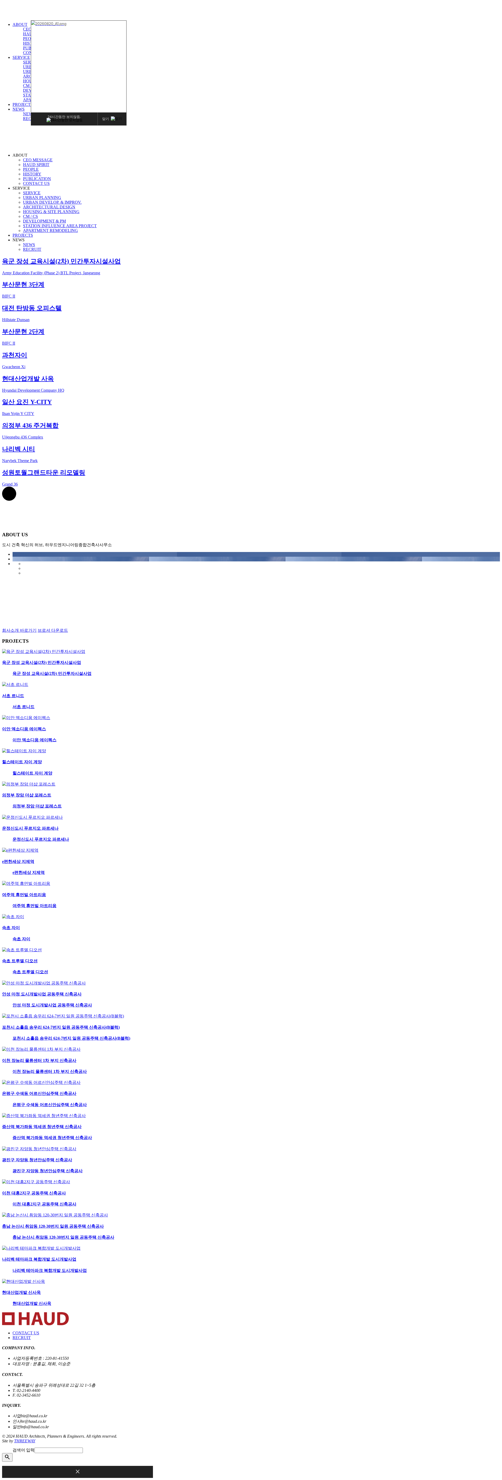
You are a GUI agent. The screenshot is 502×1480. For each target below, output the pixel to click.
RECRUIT (32, 249)
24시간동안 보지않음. (64, 117)
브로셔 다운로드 (53, 630)
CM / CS (30, 85)
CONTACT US (36, 183)
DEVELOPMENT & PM (44, 221)
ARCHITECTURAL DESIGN (49, 207)
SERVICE (21, 57)
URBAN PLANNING (42, 197)
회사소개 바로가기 (19, 630)
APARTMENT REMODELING (50, 230)
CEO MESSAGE (38, 160)
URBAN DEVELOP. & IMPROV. (52, 202)
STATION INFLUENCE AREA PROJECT (60, 226)
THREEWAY (24, 1441)
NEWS (19, 109)
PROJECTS (23, 104)
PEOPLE (31, 169)
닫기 (105, 118)
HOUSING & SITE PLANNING (51, 211)
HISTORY (32, 174)
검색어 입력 (24, 1450)
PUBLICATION (37, 179)
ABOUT (20, 24)
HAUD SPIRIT (36, 164)
